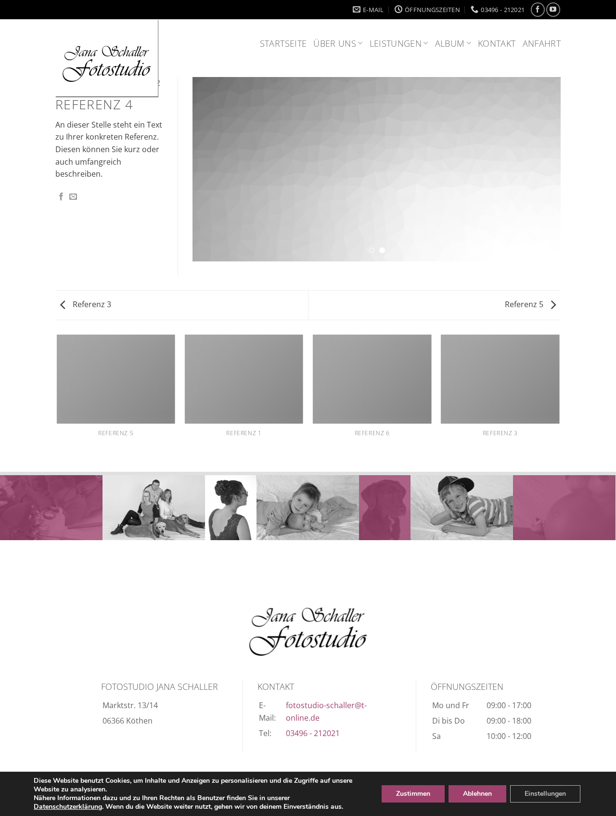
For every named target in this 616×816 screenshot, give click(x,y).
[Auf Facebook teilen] (61, 197)
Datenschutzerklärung (68, 806)
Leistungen (396, 43)
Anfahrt (542, 43)
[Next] (541, 169)
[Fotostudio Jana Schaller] (308, 631)
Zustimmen (413, 793)
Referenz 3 (91, 304)
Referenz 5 (525, 304)
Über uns (334, 43)
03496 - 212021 (313, 733)
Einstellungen (545, 793)
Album (450, 43)
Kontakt (496, 43)
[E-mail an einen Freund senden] (73, 197)
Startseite (283, 43)
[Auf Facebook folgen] (538, 9)
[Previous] (211, 169)
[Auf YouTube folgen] (553, 9)
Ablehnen (477, 793)
